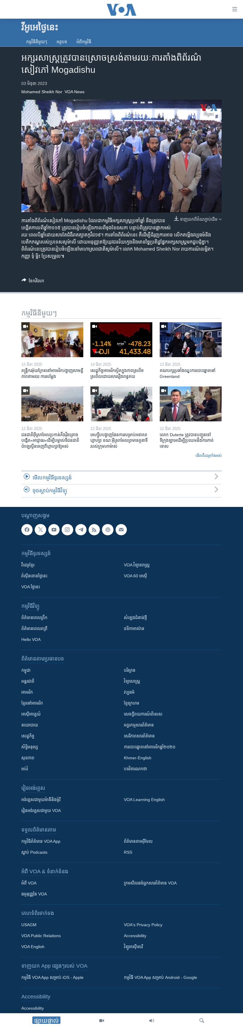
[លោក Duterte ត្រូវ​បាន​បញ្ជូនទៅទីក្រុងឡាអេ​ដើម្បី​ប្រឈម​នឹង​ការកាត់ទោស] (191, 403)
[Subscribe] (121, 529)
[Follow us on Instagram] (67, 529)
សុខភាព (27, 757)
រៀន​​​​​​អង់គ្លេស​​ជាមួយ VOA (41, 810)
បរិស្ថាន (129, 670)
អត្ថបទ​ (62, 41)
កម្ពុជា (26, 670)
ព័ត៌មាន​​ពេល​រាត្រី (34, 628)
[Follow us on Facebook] (27, 529)
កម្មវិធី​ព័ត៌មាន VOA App (40, 841)
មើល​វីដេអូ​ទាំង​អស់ (209, 455)
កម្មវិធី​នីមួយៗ (36, 41)
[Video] (102, 1020)
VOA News (74, 91)
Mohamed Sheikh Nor (41, 91)
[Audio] (152, 1020)
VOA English (32, 946)
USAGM (28, 924)
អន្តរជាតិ (27, 681)
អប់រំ (24, 768)
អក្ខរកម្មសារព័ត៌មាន (139, 725)
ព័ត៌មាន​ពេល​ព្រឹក (34, 617)
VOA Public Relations (41, 935)
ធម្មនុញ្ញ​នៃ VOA (34, 894)
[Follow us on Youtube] (54, 529)
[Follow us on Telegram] (81, 529)
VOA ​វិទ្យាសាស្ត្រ (137, 565)
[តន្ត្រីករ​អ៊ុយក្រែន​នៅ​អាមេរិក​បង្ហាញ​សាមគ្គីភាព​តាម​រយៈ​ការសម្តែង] (52, 339)
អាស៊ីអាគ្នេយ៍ (31, 714)
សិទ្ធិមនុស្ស (29, 747)
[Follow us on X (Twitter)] (40, 529)
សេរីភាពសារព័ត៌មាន (139, 736)
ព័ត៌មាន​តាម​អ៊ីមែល (138, 841)
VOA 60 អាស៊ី (135, 575)
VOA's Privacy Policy (143, 924)
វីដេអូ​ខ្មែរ (27, 565)
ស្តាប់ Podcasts (34, 852)
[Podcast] (107, 529)
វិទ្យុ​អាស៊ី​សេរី (133, 946)
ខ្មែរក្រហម (131, 703)
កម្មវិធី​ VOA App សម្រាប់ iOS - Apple (52, 977)
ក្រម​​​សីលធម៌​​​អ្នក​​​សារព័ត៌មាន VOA (150, 883)
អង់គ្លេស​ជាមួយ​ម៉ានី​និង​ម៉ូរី (40, 799)
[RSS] (94, 529)
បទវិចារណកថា (135, 768)
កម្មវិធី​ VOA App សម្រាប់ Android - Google (160, 977)
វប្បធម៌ (129, 692)
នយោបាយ (29, 725)
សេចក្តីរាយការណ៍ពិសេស (143, 714)
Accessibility (135, 935)
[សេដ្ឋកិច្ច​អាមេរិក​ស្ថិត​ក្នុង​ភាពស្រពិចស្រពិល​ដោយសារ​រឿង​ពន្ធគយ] (121, 339)
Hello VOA (31, 639)
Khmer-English (137, 757)
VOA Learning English (144, 799)
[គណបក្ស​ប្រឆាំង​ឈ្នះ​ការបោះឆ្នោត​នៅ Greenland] (191, 339)
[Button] (33, 281)
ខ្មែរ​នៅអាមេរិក (32, 703)
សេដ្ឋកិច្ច (27, 736)
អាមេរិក (27, 692)
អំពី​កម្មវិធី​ (83, 41)
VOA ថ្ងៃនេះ (30, 586)
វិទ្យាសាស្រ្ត (132, 681)
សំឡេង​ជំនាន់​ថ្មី (135, 617)
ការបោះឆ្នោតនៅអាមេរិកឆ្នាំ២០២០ (149, 747)
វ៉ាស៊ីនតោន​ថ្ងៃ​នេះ (34, 575)
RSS (128, 852)
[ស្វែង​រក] (202, 1020)
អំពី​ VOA (28, 883)
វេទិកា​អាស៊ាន (134, 628)
